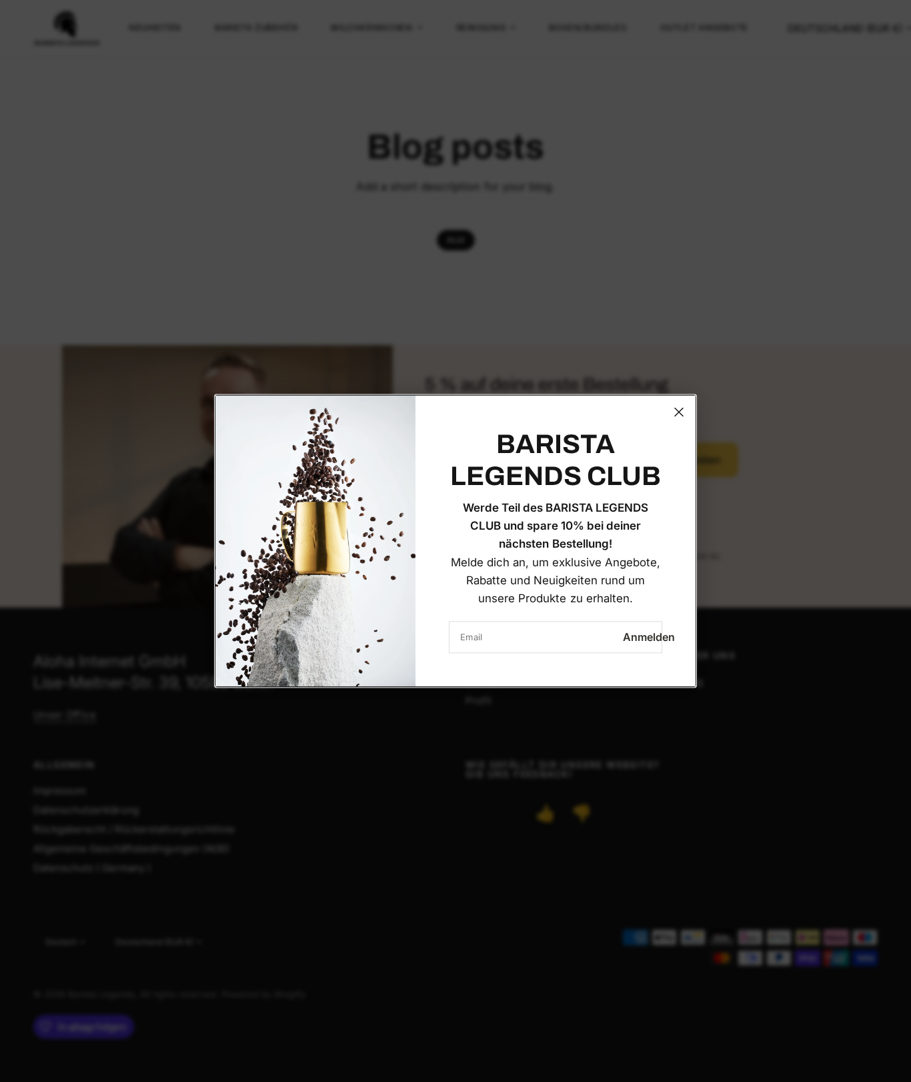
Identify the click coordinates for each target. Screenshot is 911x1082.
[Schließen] (679, 412)
